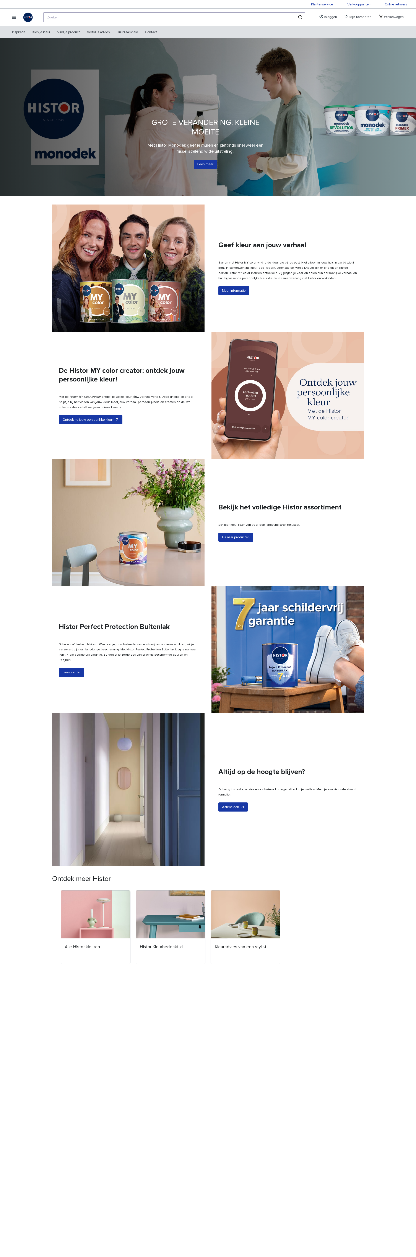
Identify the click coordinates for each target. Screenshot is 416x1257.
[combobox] (174, 17)
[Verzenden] (300, 17)
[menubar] (85, 32)
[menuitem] (19, 32)
